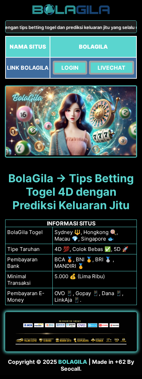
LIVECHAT (111, 67)
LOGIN (70, 67)
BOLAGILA (72, 361)
